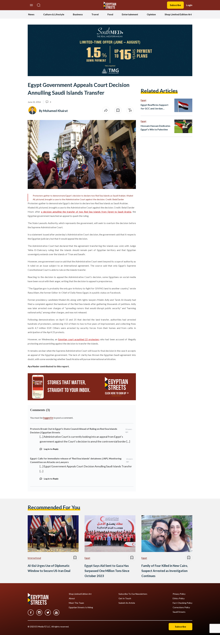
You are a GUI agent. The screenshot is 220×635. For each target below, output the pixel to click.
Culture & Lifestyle (53, 14)
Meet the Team (76, 603)
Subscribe (175, 5)
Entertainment (130, 14)
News (31, 14)
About (72, 598)
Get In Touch (125, 598)
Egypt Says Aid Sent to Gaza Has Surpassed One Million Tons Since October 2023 (107, 571)
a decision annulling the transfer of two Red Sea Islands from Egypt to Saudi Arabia (86, 211)
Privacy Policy (179, 594)
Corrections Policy (181, 607)
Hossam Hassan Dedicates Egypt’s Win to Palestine (155, 127)
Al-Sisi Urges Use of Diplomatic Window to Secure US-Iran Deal (49, 568)
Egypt (143, 100)
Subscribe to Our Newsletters (133, 594)
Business (78, 14)
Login (189, 5)
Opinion (151, 14)
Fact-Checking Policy (182, 603)
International (34, 558)
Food (110, 14)
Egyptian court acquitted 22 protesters (78, 339)
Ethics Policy (179, 598)
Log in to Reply (51, 449)
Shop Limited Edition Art (178, 14)
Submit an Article (127, 603)
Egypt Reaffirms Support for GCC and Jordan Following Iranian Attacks (155, 106)
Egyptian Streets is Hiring (81, 607)
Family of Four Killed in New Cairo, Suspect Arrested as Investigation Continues (164, 571)
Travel (95, 14)
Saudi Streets (179, 612)
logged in (48, 417)
